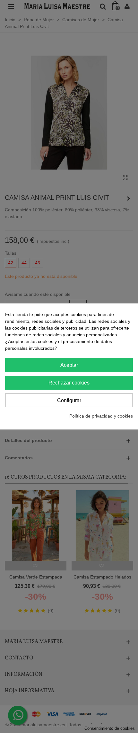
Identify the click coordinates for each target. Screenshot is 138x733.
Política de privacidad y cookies (101, 416)
